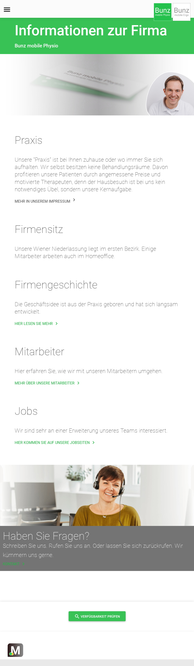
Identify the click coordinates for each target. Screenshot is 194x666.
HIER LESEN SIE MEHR (37, 323)
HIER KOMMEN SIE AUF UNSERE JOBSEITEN (55, 442)
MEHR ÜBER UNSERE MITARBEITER (48, 383)
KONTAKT (14, 564)
